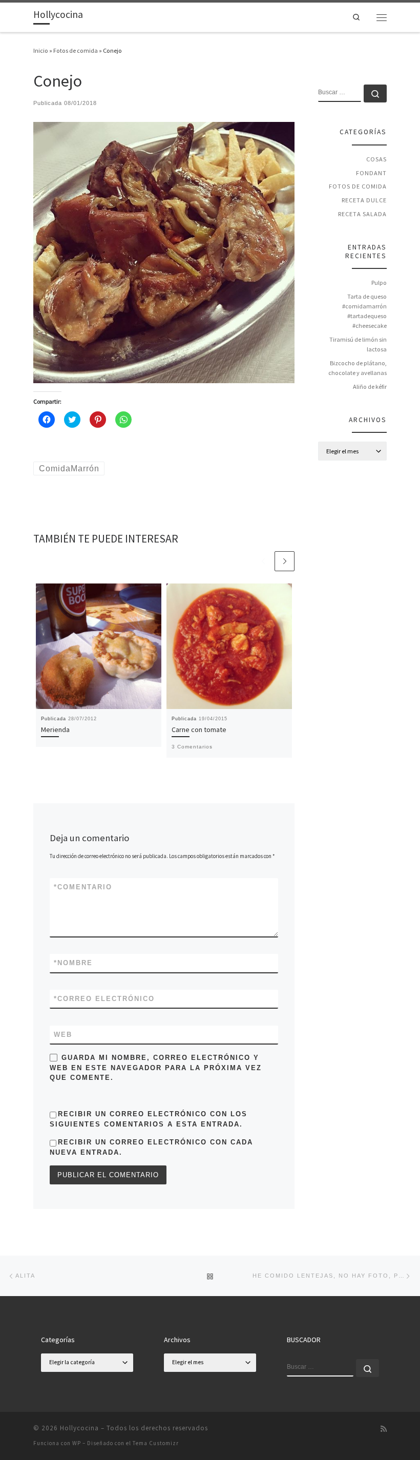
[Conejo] (164, 252)
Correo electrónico (104, 999)
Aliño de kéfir (370, 386)
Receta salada (362, 214)
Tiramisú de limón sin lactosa (358, 344)
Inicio (40, 50)
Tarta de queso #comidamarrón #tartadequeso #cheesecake (364, 311)
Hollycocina (79, 1428)
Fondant (371, 173)
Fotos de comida (75, 50)
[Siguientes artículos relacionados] (285, 561)
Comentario (83, 887)
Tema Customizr (156, 1443)
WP (76, 1443)
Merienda (55, 729)
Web (63, 1034)
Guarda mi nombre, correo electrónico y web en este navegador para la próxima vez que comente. (156, 1067)
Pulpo (379, 282)
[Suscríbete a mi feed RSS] (384, 1429)
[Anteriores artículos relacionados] (263, 561)
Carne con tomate (199, 729)
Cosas (376, 159)
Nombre (73, 963)
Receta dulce (364, 200)
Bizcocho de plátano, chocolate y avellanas (357, 368)
